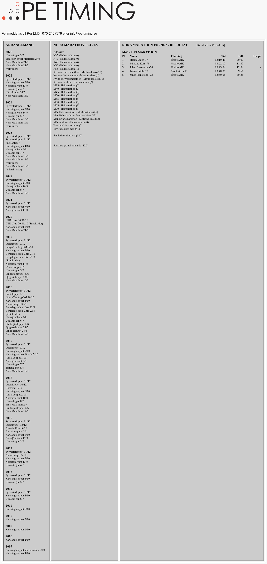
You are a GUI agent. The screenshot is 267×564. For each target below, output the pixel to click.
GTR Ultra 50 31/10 (17, 220)
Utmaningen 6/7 (15, 320)
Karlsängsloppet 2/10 (18, 82)
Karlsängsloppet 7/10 (18, 206)
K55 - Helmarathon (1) (66, 68)
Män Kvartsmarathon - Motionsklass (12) (76, 118)
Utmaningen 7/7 (15, 152)
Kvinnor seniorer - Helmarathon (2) (73, 82)
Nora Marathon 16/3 (17, 119)
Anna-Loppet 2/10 (16, 394)
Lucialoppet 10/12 (16, 384)
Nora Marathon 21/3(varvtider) (17, 67)
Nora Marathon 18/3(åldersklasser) (17, 168)
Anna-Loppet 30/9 (16, 304)
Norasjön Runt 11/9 (17, 210)
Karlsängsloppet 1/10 (18, 226)
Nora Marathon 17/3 (17, 334)
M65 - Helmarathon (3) (66, 105)
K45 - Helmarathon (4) (66, 62)
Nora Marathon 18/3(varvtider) (17, 161)
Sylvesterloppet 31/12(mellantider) (18, 141)
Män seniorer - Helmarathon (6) (71, 122)
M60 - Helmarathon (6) (66, 102)
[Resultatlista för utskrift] (210, 45)
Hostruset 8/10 (14, 387)
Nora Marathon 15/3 (17, 95)
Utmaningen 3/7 (15, 55)
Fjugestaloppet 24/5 (17, 327)
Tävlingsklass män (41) (66, 128)
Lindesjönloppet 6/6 (17, 273)
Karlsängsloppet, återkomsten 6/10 (25, 549)
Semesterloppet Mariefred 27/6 (23, 58)
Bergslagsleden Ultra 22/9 (20, 307)
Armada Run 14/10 (16, 428)
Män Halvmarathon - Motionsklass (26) (75, 112)
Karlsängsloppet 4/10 (18, 146)
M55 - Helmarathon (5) (66, 98)
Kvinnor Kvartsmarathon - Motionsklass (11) (78, 78)
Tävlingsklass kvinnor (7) (67, 125)
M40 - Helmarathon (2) (66, 88)
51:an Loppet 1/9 (15, 267)
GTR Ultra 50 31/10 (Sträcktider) (24, 223)
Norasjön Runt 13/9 (17, 85)
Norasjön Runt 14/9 (17, 112)
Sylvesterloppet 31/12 (18, 79)
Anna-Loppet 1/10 (16, 357)
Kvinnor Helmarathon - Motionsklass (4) (76, 75)
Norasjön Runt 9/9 (16, 149)
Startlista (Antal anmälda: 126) (70, 145)
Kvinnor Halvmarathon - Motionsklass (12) (77, 72)
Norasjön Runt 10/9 (17, 186)
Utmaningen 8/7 (15, 189)
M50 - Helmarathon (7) (66, 95)
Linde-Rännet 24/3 (16, 330)
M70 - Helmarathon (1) (66, 108)
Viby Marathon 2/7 (16, 404)
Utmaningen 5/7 (15, 115)
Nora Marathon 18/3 (17, 156)
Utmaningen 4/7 (15, 89)
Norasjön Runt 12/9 (17, 438)
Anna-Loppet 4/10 (16, 431)
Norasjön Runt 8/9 (16, 317)
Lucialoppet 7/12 (15, 243)
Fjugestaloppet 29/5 (17, 277)
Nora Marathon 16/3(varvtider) (17, 124)
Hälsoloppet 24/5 (15, 92)
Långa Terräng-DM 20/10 (20, 297)
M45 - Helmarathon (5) (66, 92)
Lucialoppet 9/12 (15, 347)
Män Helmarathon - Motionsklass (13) (74, 115)
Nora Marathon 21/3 (17, 62)
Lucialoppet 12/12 (16, 424)
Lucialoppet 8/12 (15, 294)
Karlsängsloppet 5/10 (18, 183)
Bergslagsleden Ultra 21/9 (20, 253)
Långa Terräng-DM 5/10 (19, 247)
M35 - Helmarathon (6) (66, 85)
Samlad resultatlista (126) (67, 135)
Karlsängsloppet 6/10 (18, 391)
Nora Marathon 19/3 (17, 193)
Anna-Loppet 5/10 (16, 455)
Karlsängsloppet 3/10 (18, 109)
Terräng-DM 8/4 (15, 367)
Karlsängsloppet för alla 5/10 (22, 354)
